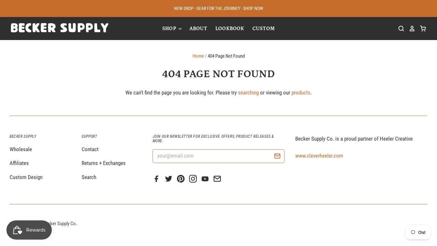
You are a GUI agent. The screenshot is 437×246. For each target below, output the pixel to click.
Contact (90, 149)
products (300, 92)
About (198, 28)
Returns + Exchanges (104, 163)
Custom (263, 28)
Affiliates (19, 163)
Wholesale (21, 149)
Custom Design (26, 177)
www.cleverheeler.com (319, 155)
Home (198, 56)
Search (89, 177)
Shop (170, 28)
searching (248, 92)
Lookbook (229, 28)
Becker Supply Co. (60, 223)
